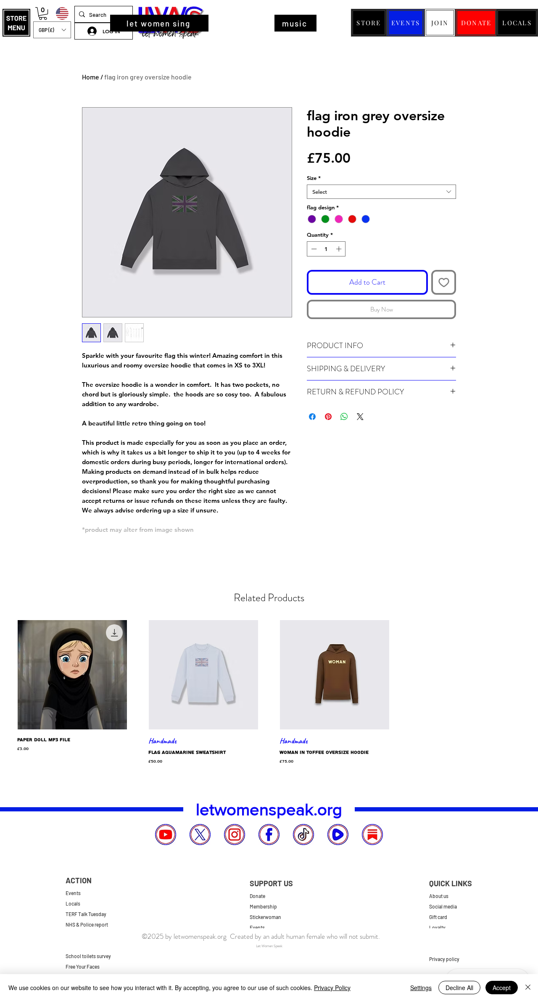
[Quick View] (72, 674)
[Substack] (372, 834)
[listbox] (52, 29)
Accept (502, 987)
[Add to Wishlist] (443, 282)
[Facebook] (269, 834)
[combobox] (381, 192)
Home (90, 77)
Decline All (459, 987)
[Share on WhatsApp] (344, 417)
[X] (200, 834)
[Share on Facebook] (312, 417)
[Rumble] (337, 834)
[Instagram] (234, 834)
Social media (443, 906)
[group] (269, 693)
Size (314, 177)
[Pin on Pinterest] (328, 417)
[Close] (528, 987)
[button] (16, 23)
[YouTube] (165, 834)
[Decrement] (313, 249)
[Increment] (340, 249)
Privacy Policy (332, 987)
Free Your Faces (83, 966)
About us (438, 896)
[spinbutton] (326, 249)
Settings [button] (421, 987)
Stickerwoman (265, 917)
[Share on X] (360, 417)
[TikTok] (303, 834)
